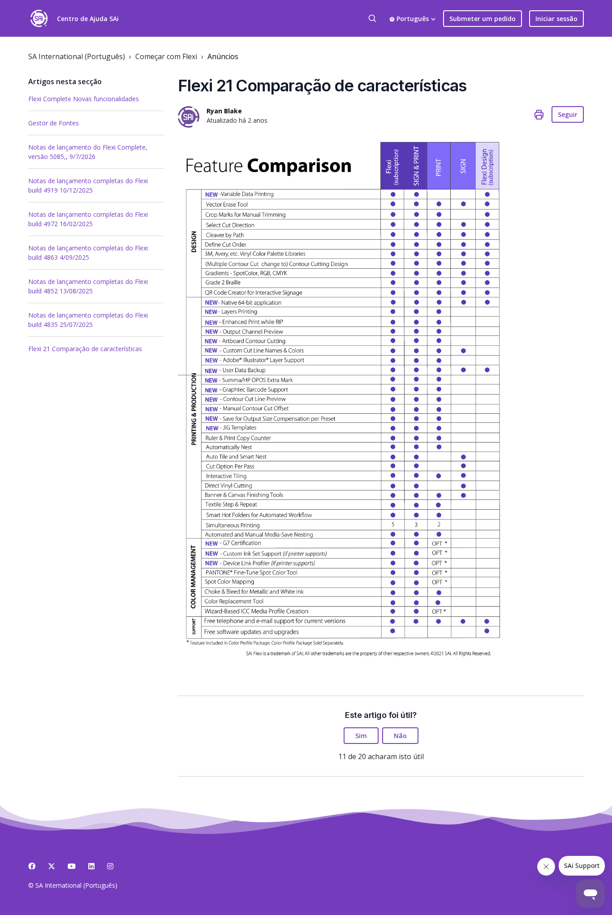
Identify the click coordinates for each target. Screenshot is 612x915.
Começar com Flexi (166, 56)
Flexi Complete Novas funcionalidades (83, 99)
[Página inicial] (39, 18)
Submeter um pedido (482, 18)
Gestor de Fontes (53, 123)
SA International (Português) (76, 56)
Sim (361, 735)
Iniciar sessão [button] (556, 18)
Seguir (568, 114)
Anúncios (222, 56)
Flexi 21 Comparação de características (85, 348)
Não (400, 735)
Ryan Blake (224, 111)
